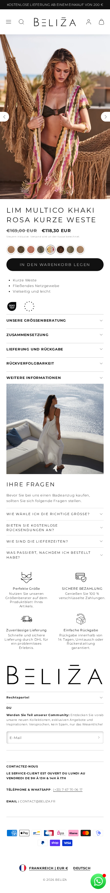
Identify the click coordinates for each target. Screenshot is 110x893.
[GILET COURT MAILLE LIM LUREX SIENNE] (80, 249)
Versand (35, 236)
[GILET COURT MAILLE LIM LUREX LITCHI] (31, 249)
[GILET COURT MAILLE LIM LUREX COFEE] (60, 249)
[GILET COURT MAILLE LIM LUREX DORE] (11, 249)
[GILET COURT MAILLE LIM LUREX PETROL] (40, 249)
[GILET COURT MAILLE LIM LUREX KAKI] (70, 249)
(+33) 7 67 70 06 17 (67, 789)
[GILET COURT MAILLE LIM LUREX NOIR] (21, 249)
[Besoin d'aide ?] (98, 881)
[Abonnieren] (99, 737)
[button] (8, 21)
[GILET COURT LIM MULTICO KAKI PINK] (50, 249)
